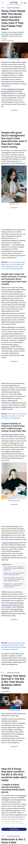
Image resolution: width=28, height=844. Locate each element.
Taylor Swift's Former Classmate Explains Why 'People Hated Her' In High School (14, 568)
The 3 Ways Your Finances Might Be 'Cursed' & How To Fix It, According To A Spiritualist (13, 416)
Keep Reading (14, 829)
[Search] (21, 3)
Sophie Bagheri (5, 691)
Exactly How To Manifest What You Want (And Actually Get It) (14, 573)
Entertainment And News (13, 7)
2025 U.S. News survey (10, 543)
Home (2, 7)
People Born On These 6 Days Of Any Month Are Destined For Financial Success (13, 585)
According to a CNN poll (10, 434)
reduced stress (6, 407)
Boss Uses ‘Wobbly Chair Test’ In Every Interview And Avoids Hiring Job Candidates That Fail (14, 579)
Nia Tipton (4, 39)
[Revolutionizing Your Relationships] (14, 2)
